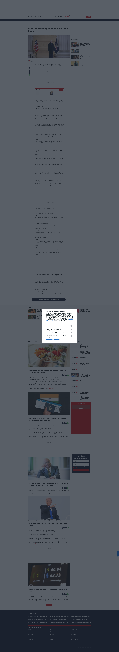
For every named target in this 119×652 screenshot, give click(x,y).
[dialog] (59, 326)
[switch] (71, 326)
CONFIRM (53, 339)
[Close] (75, 311)
